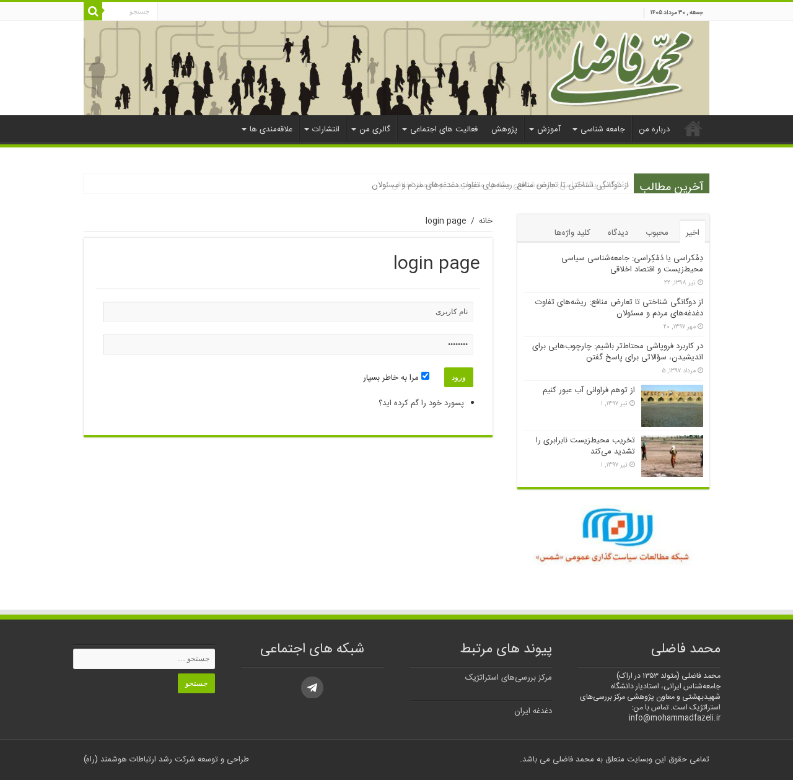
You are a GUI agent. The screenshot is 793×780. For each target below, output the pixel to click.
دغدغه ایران (533, 711)
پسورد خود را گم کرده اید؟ (421, 403)
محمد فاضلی (572, 759)
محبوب (657, 233)
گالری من (374, 129)
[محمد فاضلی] (396, 68)
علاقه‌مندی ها (271, 129)
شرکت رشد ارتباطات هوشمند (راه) (139, 759)
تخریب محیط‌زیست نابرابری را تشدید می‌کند (585, 446)
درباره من (654, 129)
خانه (693, 128)
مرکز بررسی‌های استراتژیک (508, 678)
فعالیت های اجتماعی (444, 129)
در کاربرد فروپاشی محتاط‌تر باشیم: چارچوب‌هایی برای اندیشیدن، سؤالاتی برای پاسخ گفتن (617, 352)
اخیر (692, 233)
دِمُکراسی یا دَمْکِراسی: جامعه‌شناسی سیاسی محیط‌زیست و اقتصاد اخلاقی (632, 264)
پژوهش (504, 129)
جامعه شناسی (603, 129)
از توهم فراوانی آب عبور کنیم (589, 390)
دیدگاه (618, 233)
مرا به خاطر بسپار (392, 378)
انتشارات (326, 129)
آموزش (549, 129)
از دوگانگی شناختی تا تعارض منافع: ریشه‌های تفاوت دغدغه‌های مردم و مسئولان (500, 185)
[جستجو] (93, 11)
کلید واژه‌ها (572, 233)
